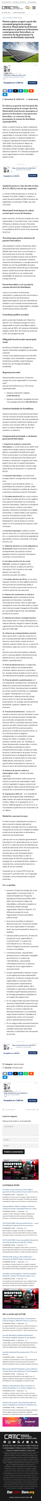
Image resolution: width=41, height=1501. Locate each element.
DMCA (29, 1448)
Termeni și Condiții (23, 1445)
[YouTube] (14, 1442)
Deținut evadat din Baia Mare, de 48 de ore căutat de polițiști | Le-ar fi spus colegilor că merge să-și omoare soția (19, 1388)
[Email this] (5, 91)
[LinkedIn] (31, 1497)
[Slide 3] (12, 171)
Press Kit (10, 1450)
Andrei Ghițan (25, 1497)
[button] (27, 7)
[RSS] (36, 1442)
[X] (32, 1442)
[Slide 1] (10, 171)
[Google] (19, 1442)
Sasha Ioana (33, 99)
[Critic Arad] (12, 7)
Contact (35, 1448)
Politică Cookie (20, 1448)
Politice (10, 18)
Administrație (18, 18)
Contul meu (31, 1450)
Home (4, 18)
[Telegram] (27, 1442)
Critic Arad (20, 1228)
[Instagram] (9, 1442)
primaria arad (17, 1068)
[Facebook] (5, 1442)
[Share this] (10, 91)
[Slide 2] (11, 171)
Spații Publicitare (20, 1450)
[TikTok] (23, 1442)
